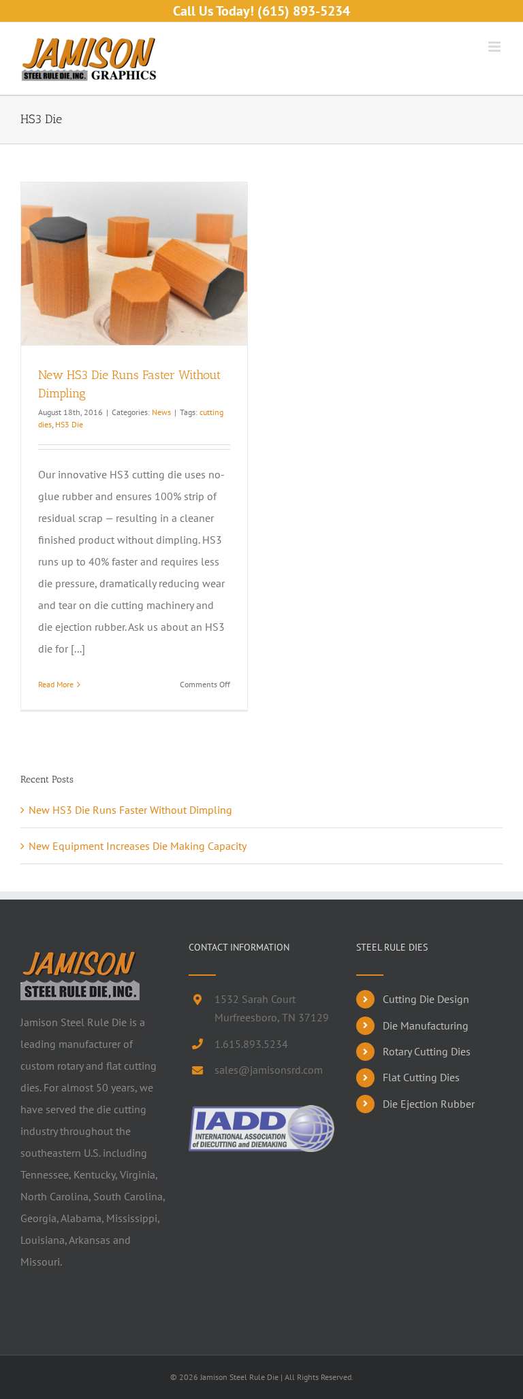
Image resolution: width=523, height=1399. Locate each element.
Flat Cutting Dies (421, 1077)
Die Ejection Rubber (429, 1103)
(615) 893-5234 (303, 11)
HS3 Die (69, 424)
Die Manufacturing (426, 1025)
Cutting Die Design (426, 999)
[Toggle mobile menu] (495, 46)
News (161, 412)
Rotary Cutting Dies (427, 1051)
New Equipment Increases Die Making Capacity (138, 846)
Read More (56, 684)
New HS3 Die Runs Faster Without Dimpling (130, 810)
